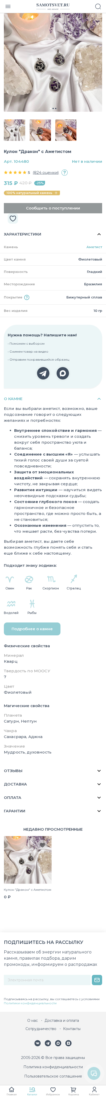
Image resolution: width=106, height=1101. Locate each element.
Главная (11, 1094)
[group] (53, 62)
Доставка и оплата (62, 1020)
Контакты (72, 1028)
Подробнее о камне (32, 628)
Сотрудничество (40, 1028)
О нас (32, 1020)
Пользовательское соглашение (53, 1076)
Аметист (94, 247)
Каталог (32, 1094)
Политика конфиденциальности (53, 1067)
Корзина (73, 1094)
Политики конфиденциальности (30, 1003)
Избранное (53, 1094)
